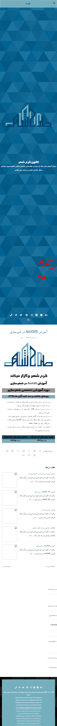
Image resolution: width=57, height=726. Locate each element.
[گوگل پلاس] (34, 522)
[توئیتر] (7, 518)
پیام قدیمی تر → (49, 633)
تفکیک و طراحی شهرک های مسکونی (43, 594)
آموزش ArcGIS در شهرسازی (28, 399)
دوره (21, 404)
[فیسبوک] (12, 518)
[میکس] (28, 522)
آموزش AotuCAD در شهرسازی (45, 558)
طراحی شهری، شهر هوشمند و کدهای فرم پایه (41, 540)
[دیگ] (23, 522)
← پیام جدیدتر (7, 633)
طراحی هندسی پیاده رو (48, 576)
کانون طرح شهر (28, 195)
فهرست (27, 4)
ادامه (31, 548)
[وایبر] (18, 518)
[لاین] (23, 518)
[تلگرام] (34, 518)
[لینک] (39, 518)
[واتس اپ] (28, 518)
